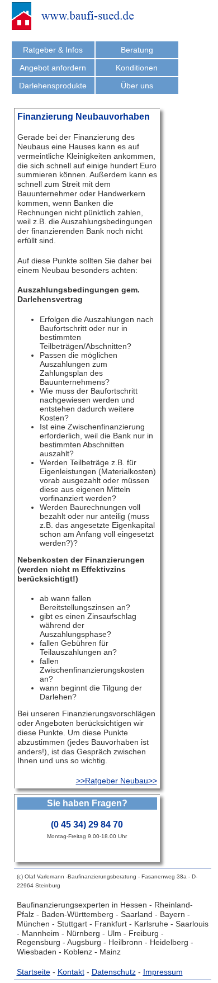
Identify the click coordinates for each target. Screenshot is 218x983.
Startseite (33, 971)
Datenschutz (114, 971)
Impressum (163, 971)
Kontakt (71, 971)
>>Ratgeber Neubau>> (116, 780)
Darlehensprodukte (53, 85)
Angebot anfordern (53, 67)
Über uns (137, 85)
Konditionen (137, 67)
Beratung (137, 49)
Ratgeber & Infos (53, 49)
